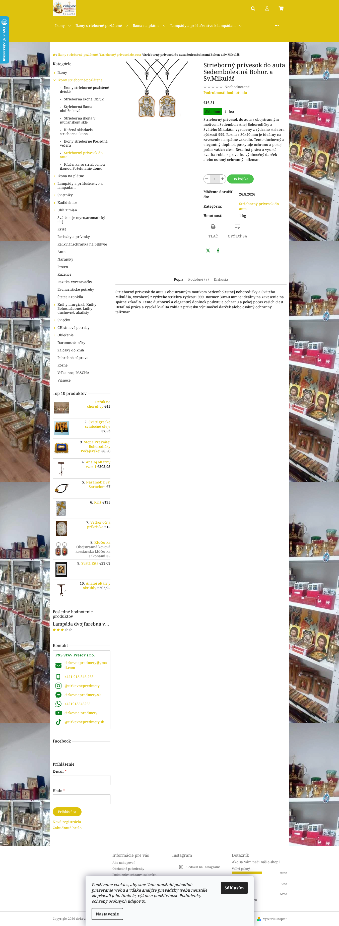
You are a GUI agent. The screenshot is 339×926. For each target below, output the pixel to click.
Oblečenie (65, 335)
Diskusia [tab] (221, 279)
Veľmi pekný (241, 869)
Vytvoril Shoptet (275, 919)
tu (144, 901)
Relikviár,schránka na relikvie (82, 244)
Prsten (62, 266)
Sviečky (63, 320)
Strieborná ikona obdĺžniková (76, 108)
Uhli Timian (67, 210)
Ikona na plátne (70, 175)
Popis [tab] (178, 279)
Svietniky (65, 195)
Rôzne (62, 365)
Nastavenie (107, 914)
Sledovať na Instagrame (203, 867)
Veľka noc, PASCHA (73, 372)
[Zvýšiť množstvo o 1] (223, 179)
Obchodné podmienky (128, 869)
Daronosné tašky (71, 342)
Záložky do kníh (70, 350)
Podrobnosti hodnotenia (225, 92)
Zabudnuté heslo (67, 827)
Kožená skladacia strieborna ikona (76, 131)
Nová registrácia (67, 821)
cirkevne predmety (80, 712)
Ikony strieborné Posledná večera (84, 143)
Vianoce (64, 380)
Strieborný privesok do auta (81, 154)
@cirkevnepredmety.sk (84, 721)
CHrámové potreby (73, 327)
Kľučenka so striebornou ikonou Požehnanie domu (82, 166)
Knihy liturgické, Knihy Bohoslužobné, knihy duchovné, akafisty (76, 308)
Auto (61, 251)
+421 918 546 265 (79, 676)
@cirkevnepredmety (82, 685)
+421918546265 (77, 703)
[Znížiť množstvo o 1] (207, 179)
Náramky (65, 259)
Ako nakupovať (123, 862)
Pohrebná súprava (73, 357)
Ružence (64, 274)
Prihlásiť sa (67, 811)
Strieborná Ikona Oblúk (83, 99)
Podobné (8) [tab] (198, 279)
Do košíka (240, 178)
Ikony (62, 72)
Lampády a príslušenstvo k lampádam (80, 185)
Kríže (61, 229)
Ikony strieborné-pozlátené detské (84, 89)
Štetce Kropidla (70, 296)
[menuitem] (63, 26)
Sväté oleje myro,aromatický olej (81, 219)
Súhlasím (234, 888)
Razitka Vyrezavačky (74, 281)
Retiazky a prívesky (73, 236)
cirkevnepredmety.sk (82, 694)
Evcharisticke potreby (75, 289)
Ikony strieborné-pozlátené (79, 80)
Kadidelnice (67, 202)
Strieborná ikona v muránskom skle (77, 120)
